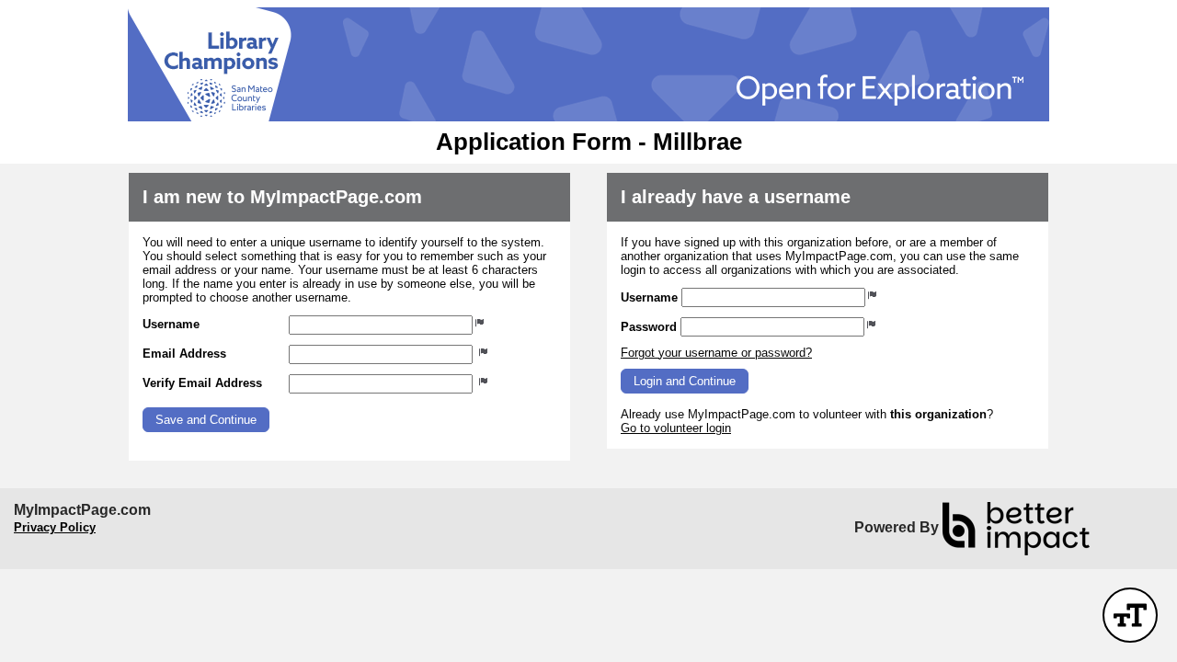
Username (171, 324)
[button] (206, 419)
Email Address (184, 353)
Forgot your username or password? (716, 353)
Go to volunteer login (676, 428)
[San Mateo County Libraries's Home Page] (588, 64)
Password (649, 327)
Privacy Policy (55, 527)
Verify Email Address (202, 383)
